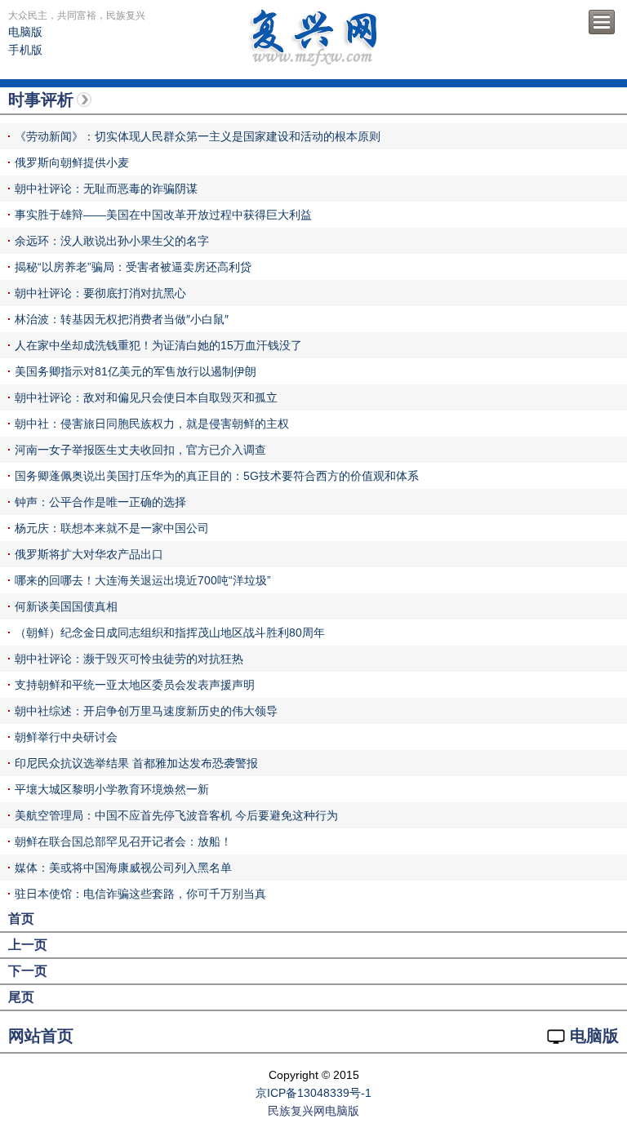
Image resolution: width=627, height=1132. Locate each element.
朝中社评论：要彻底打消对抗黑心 (100, 293)
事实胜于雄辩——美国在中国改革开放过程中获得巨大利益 (163, 214)
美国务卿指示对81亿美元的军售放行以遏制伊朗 (135, 371)
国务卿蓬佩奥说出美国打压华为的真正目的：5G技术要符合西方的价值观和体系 (217, 475)
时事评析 (40, 100)
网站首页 (40, 1036)
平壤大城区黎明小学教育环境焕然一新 (112, 789)
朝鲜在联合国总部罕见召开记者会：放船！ (123, 841)
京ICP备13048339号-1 (313, 1092)
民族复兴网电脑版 (313, 1110)
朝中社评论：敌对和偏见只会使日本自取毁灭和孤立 (146, 397)
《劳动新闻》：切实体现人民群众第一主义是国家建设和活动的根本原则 (197, 136)
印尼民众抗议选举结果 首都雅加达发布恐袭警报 (136, 763)
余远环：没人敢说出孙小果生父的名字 (112, 240)
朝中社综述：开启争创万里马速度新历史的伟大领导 (146, 710)
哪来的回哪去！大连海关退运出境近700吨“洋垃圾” (143, 580)
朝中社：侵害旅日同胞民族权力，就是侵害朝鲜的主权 (152, 423)
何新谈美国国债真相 (66, 606)
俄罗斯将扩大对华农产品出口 (89, 554)
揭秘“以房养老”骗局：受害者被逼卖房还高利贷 (133, 266)
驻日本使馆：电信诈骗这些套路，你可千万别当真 (140, 893)
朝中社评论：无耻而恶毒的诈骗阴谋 (106, 188)
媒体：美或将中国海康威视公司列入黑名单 (123, 867)
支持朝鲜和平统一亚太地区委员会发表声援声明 (135, 684)
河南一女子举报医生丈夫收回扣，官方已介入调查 (140, 449)
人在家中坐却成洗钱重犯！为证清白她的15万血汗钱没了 (158, 345)
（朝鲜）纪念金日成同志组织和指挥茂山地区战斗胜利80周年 (170, 632)
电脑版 (25, 31)
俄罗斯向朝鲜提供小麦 (72, 162)
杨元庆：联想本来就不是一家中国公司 (112, 528)
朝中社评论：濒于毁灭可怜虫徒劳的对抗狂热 (129, 658)
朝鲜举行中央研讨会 (66, 737)
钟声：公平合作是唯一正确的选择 (100, 501)
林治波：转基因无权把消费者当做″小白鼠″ (122, 319)
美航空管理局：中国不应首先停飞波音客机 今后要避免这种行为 (176, 815)
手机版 (25, 49)
